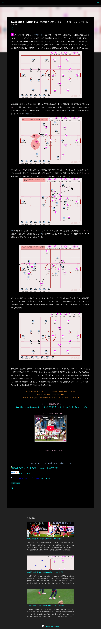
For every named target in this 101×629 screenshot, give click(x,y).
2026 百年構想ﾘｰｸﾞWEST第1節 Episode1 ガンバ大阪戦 (44, 539)
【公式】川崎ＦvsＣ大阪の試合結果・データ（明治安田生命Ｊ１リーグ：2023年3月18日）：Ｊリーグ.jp (50, 407)
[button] (12, 28)
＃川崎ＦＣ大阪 (15, 483)
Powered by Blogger (51, 626)
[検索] (98, 2)
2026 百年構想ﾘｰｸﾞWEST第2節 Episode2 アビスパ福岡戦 (45, 572)
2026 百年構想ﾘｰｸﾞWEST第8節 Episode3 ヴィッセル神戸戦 (46, 605)
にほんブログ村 (52, 468)
